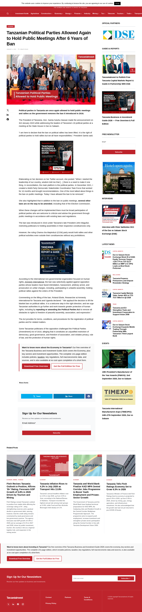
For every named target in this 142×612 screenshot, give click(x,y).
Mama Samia (23, 383)
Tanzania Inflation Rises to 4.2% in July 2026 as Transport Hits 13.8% (53, 486)
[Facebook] (18, 604)
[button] (8, 13)
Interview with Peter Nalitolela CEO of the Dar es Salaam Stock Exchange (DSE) (118, 230)
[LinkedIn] (13, 604)
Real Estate (116, 274)
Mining (15, 479)
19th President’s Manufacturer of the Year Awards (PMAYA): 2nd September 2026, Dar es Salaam (117, 375)
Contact (49, 597)
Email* (104, 142)
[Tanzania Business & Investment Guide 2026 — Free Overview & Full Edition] (118, 102)
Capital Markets (118, 251)
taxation (41, 357)
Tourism (20, 479)
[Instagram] (23, 604)
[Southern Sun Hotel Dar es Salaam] (119, 178)
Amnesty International (34, 282)
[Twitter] (8, 604)
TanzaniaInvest (15, 597)
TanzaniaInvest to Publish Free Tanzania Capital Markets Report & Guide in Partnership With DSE (118, 80)
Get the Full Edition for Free (67, 366)
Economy (11, 26)
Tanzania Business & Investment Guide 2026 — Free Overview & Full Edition (118, 120)
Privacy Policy (51, 603)
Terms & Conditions (88, 598)
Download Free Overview (36, 366)
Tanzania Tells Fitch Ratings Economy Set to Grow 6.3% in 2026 (118, 487)
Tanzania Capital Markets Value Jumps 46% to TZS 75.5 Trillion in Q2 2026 (123, 295)
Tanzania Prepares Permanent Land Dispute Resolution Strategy (123, 281)
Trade (114, 304)
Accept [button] (117, 3)
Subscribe (125, 578)
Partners (68, 597)
